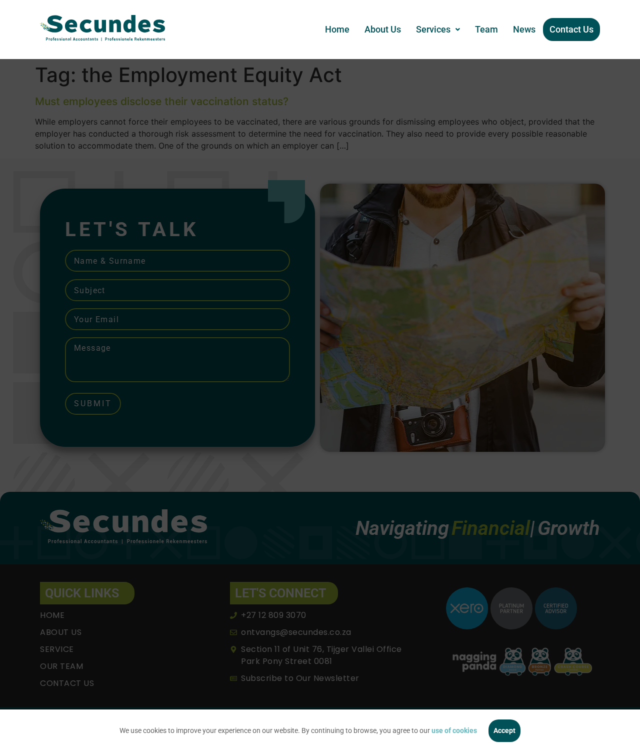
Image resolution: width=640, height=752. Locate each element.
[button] (438, 29)
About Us (382, 29)
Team (486, 29)
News (524, 29)
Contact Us (572, 29)
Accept (505, 730)
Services (433, 29)
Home (337, 29)
